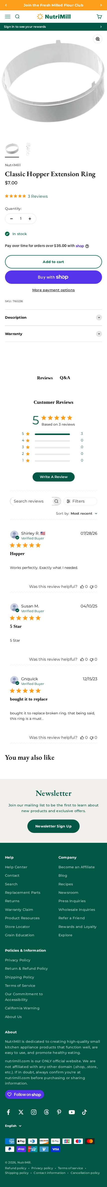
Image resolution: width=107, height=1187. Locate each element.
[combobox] (76, 513)
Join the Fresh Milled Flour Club (53, 5)
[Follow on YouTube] (71, 1112)
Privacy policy (42, 1168)
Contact (12, 875)
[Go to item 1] (12, 149)
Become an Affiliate (76, 867)
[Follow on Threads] (46, 1112)
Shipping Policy (19, 977)
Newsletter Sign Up (53, 826)
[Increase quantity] (30, 219)
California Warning (22, 1008)
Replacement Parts (23, 892)
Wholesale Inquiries (76, 909)
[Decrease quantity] (11, 219)
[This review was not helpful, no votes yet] (91, 586)
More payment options (53, 290)
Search (11, 884)
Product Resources (22, 918)
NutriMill (13, 165)
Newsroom (68, 892)
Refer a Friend (71, 918)
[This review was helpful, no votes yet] (82, 586)
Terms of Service (20, 985)
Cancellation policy (85, 1173)
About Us (13, 1017)
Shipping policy (17, 1173)
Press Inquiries (72, 901)
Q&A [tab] (65, 377)
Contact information (49, 1173)
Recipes (65, 884)
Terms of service (70, 1168)
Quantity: (13, 208)
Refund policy (15, 1168)
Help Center (16, 867)
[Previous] (6, 5)
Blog (62, 875)
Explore (65, 935)
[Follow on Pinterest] (59, 1112)
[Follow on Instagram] (33, 1112)
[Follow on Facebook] (8, 1112)
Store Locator (17, 926)
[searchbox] (31, 501)
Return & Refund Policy (26, 968)
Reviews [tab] (45, 377)
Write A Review (54, 477)
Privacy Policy (17, 960)
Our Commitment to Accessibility (24, 997)
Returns (12, 901)
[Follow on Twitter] (21, 1112)
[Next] (101, 5)
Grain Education (19, 935)
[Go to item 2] (28, 149)
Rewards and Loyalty (77, 926)
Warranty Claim (19, 909)
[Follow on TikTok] (84, 1112)
